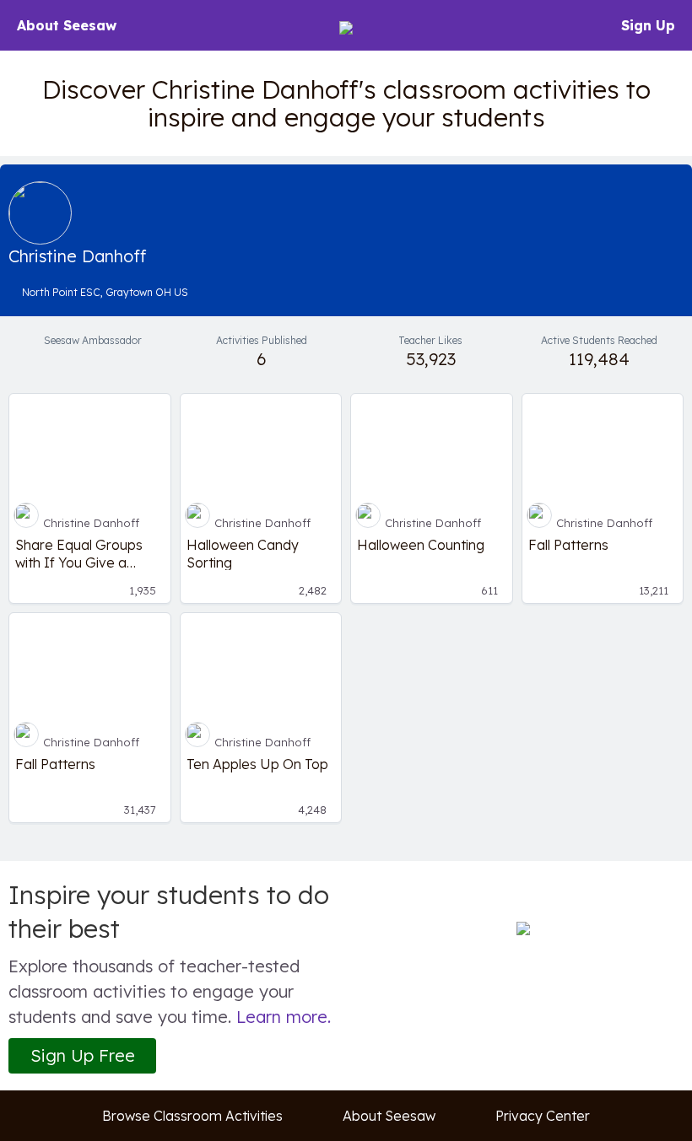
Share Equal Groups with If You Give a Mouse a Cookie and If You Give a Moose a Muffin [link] (87, 553)
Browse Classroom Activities (192, 1115)
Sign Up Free (82, 1055)
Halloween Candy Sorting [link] (243, 553)
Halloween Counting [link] (420, 544)
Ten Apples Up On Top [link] (257, 764)
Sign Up (648, 25)
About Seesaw (66, 25)
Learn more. (283, 1016)
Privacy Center (542, 1115)
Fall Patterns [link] (568, 544)
